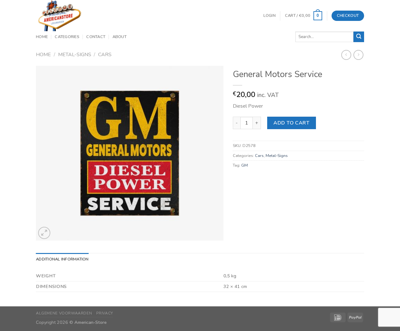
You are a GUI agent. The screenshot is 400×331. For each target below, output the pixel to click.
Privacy (104, 313)
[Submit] (358, 37)
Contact (95, 37)
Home (42, 37)
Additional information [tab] (62, 259)
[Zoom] (44, 233)
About (119, 37)
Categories (67, 37)
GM (244, 165)
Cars (105, 54)
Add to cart (291, 122)
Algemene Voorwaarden (64, 313)
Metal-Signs (74, 54)
